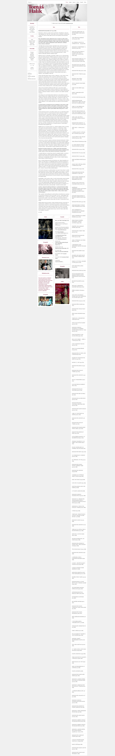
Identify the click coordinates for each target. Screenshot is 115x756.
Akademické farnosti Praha (61, 235)
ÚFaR (56, 223)
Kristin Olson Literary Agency (32, 78)
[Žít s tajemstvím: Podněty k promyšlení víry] (45, 228)
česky (67, 2)
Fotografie (32, 58)
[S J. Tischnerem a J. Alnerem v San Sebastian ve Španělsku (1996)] (45, 301)
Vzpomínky (32, 56)
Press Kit (32, 68)
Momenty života (32, 57)
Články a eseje (32, 42)
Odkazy (32, 59)
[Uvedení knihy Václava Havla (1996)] (45, 249)
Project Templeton (60, 231)
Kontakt (32, 67)
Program (32, 30)
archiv (59, 236)
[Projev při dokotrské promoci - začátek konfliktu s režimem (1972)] (62, 273)
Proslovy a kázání (32, 40)
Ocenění (32, 53)
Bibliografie (32, 54)
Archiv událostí (32, 32)
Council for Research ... (59, 261)
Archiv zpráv (32, 28)
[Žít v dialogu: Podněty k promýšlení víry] (62, 293)
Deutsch (74, 2)
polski (85, 2)
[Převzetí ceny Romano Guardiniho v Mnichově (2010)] (45, 264)
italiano (78, 2)
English (70, 2)
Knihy (32, 39)
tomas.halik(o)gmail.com (62, 229)
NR (67, 248)
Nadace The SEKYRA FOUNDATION (61, 251)
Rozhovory (32, 43)
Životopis (32, 52)
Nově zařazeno (32, 29)
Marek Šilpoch (30, 73)
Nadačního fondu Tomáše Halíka (61, 248)
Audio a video (32, 44)
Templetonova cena (69, 23)
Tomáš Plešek (33, 76)
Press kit (29, 2)
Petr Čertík (29, 76)
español (81, 2)
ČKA (56, 228)
